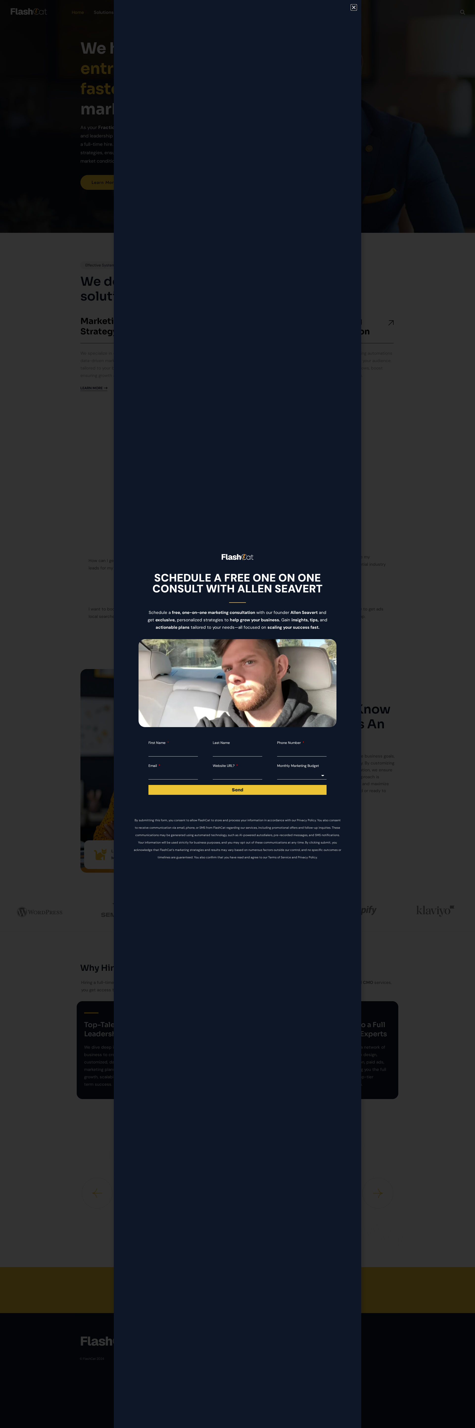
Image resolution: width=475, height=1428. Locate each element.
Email (153, 765)
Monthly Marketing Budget (298, 765)
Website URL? (224, 765)
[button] (353, 7)
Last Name (221, 742)
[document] (237, 714)
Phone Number (289, 742)
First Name (157, 742)
